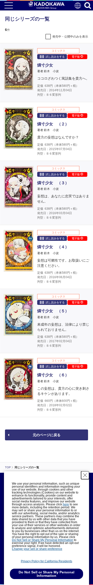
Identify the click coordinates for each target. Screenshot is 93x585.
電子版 (76, 56)
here (66, 504)
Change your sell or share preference (37, 548)
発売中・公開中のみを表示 (70, 36)
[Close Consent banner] (85, 475)
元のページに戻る (47, 435)
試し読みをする (55, 56)
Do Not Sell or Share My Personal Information (42, 540)
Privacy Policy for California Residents (46, 561)
